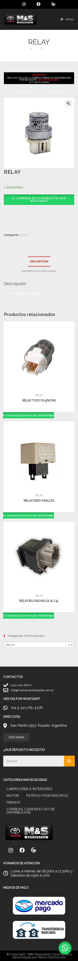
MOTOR (12, 796)
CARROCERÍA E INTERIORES (29, 789)
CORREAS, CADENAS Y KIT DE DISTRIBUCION (30, 810)
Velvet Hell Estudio (52, 957)
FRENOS (13, 802)
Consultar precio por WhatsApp (30, 415)
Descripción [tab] (39, 261)
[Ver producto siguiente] (71, 91)
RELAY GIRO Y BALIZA (39, 500)
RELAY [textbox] (38, 645)
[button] (68, 103)
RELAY (48, 48)
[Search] (69, 761)
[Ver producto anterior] (7, 91)
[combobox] (39, 645)
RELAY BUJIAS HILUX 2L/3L (39, 601)
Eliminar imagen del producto (25, 293)
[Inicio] (27, 48)
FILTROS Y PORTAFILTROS (47, 796)
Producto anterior (21, 91)
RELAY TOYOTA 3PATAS (39, 400)
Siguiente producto (55, 91)
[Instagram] (10, 850)
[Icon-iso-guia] (33, 850)
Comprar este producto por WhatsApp (41, 200)
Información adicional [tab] (39, 271)
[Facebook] (22, 850)
